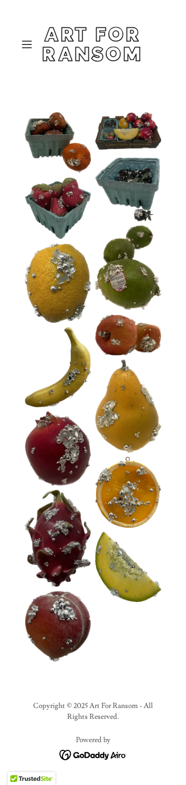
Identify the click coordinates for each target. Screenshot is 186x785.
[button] (28, 44)
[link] (92, 45)
